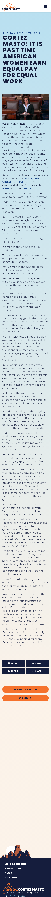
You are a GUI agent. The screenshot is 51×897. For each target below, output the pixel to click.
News (8, 873)
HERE (6, 188)
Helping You (13, 868)
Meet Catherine (15, 864)
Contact (11, 877)
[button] (45, 6)
